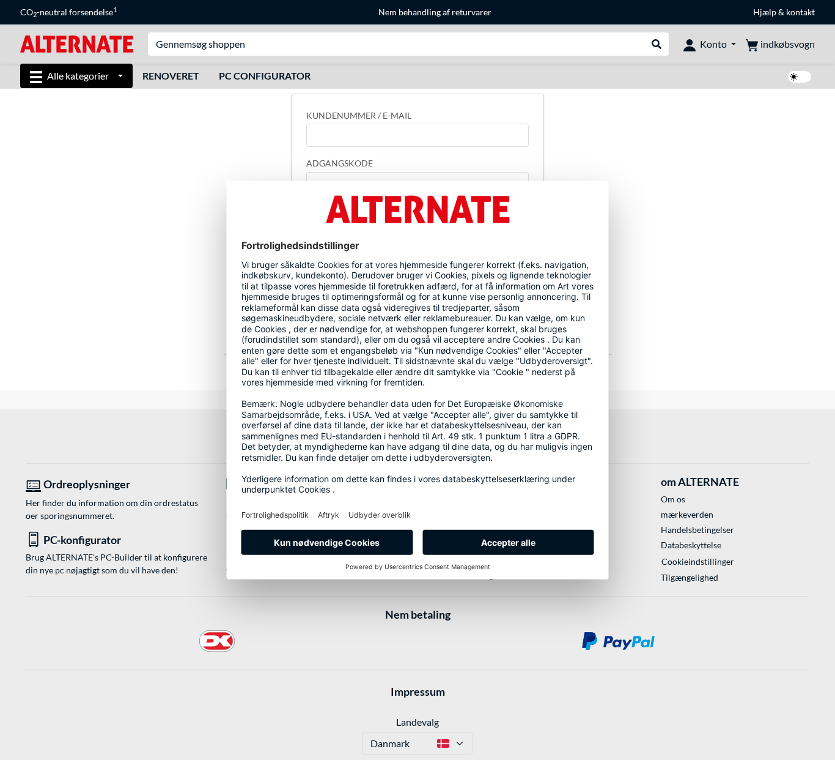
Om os (673, 499)
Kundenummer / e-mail (358, 115)
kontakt (800, 12)
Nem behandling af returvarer (434, 12)
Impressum (418, 691)
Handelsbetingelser (697, 529)
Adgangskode (339, 163)
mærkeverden (687, 514)
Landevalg (417, 722)
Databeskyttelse (691, 545)
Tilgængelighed (689, 577)
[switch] (799, 77)
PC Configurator (265, 75)
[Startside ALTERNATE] (76, 43)
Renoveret (170, 75)
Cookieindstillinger (697, 561)
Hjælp (764, 12)
